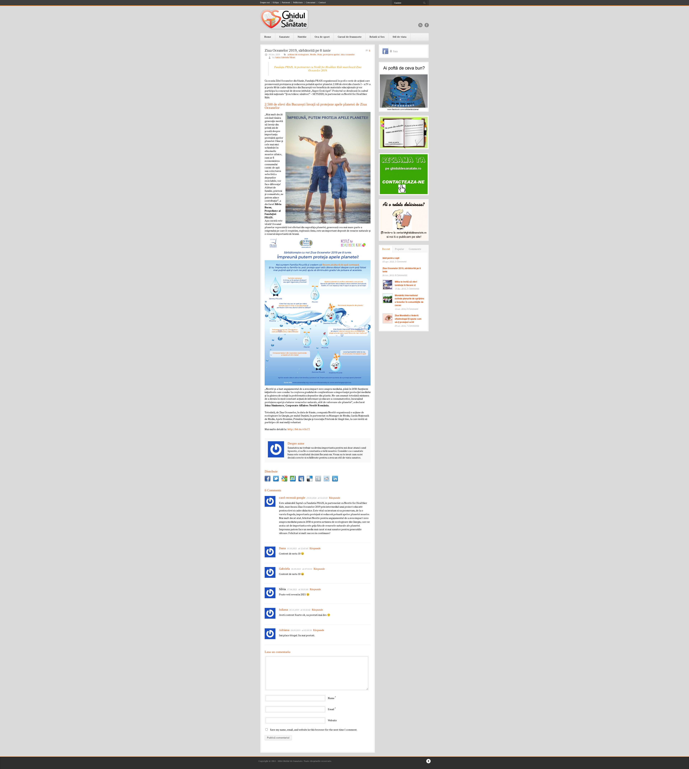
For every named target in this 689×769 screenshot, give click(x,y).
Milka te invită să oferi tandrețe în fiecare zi (406, 283)
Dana (282, 548)
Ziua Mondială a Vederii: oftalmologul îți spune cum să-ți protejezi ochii (408, 319)
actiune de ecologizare (298, 54)
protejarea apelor (331, 54)
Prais (319, 54)
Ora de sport (322, 36)
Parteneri (286, 3)
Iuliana (283, 610)
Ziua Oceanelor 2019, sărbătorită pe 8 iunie (298, 50)
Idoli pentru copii (391, 258)
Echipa (276, 3)
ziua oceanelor (348, 54)
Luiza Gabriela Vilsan (285, 57)
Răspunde (334, 497)
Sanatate (284, 36)
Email (331, 709)
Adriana (284, 630)
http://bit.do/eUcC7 (298, 429)
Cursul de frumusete (350, 36)
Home (267, 36)
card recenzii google (292, 498)
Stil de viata (399, 36)
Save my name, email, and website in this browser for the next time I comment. (313, 729)
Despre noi (265, 3)
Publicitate (298, 3)
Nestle (313, 54)
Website (332, 720)
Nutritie (302, 36)
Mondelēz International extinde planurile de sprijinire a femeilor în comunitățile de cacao (409, 300)
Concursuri (310, 3)
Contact (322, 3)
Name (331, 698)
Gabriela (284, 569)
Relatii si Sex (377, 36)
